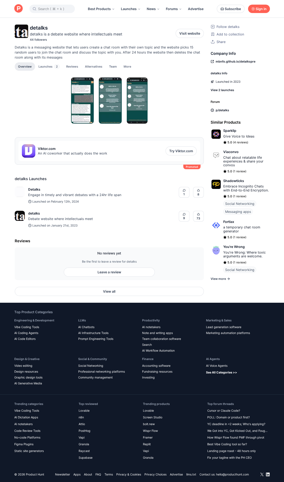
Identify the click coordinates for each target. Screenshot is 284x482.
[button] (127, 66)
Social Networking (239, 204)
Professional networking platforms (101, 371)
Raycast (84, 451)
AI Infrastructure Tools (93, 333)
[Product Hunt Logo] (18, 8)
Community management (95, 377)
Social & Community (92, 359)
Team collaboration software (161, 339)
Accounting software (156, 365)
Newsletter (62, 474)
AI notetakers (151, 327)
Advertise (195, 9)
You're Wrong (234, 247)
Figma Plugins (23, 444)
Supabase (85, 457)
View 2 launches (222, 90)
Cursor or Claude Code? (223, 410)
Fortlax (228, 222)
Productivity (151, 320)
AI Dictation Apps (26, 417)
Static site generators (29, 451)
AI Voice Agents (216, 365)
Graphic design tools (28, 377)
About (88, 474)
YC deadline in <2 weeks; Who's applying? (236, 424)
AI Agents (213, 359)
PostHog (84, 430)
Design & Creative (27, 359)
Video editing (23, 365)
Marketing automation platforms (228, 333)
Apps (77, 474)
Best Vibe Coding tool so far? (227, 444)
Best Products (99, 9)
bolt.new (149, 424)
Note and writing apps (157, 333)
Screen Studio (152, 417)
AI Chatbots (86, 327)
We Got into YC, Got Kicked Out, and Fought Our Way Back (237, 431)
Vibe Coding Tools (26, 327)
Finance (147, 359)
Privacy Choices (155, 474)
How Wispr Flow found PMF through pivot (235, 437)
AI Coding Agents (26, 333)
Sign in (261, 9)
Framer (148, 437)
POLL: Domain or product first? (228, 417)
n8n (81, 417)
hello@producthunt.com (232, 474)
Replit (147, 444)
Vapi (82, 437)
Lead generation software (223, 327)
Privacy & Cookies (128, 474)
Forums (172, 9)
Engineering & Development (34, 320)
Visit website (189, 33)
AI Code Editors (25, 339)
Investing (148, 377)
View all (109, 291)
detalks (34, 213)
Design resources (26, 371)
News (151, 9)
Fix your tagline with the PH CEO (229, 457)
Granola (84, 444)
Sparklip (229, 130)
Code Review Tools (27, 430)
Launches (129, 9)
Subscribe (233, 9)
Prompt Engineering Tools (95, 339)
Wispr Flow (150, 430)
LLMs (82, 320)
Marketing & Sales (219, 320)
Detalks (34, 189)
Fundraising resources (157, 371)
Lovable (84, 410)
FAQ (98, 474)
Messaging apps (238, 212)
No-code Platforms (27, 437)
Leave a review (109, 272)
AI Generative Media (28, 383)
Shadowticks (233, 181)
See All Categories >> (221, 372)
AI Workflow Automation (158, 350)
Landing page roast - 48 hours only (231, 451)
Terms (108, 474)
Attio (82, 424)
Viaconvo (231, 152)
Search (147, 344)
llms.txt (191, 474)
